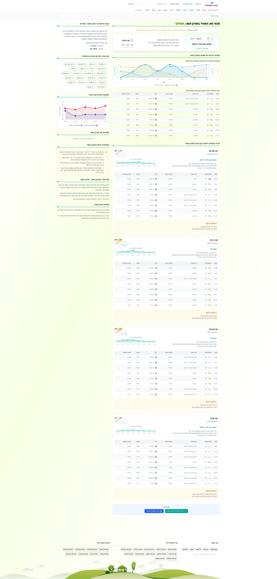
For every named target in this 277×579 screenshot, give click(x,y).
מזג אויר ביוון (93, 554)
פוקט (82, 69)
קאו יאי (76, 73)
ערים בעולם (188, 4)
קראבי (89, 87)
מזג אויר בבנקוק (161, 554)
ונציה (147, 10)
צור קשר (205, 549)
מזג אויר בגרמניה (68, 549)
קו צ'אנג (68, 78)
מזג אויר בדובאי (139, 554)
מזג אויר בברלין (138, 549)
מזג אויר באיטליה (92, 549)
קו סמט (79, 78)
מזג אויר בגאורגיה (71, 554)
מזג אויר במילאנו (171, 558)
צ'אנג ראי (88, 73)
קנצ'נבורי (100, 87)
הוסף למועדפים (201, 48)
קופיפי (81, 82)
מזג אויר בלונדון (160, 549)
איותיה (101, 64)
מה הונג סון (69, 64)
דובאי (153, 10)
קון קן (102, 82)
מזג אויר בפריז (172, 554)
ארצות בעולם (175, 4)
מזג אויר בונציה (128, 554)
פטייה (72, 69)
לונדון (198, 10)
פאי (91, 69)
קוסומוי (91, 82)
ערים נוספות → (138, 10)
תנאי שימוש (213, 549)
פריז (171, 10)
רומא (204, 10)
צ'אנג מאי (100, 73)
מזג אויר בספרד (104, 554)
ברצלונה (178, 10)
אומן (159, 10)
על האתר (131, 4)
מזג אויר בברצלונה (126, 549)
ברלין (185, 10)
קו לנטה (90, 78)
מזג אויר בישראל (103, 549)
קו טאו (101, 78)
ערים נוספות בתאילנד (152, 511)
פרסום (191, 549)
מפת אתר (185, 549)
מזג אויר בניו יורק (149, 549)
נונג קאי (101, 69)
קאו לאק (65, 73)
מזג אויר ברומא (172, 549)
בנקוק (165, 10)
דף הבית (198, 4)
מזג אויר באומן (150, 554)
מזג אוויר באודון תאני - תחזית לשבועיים (173, 30)
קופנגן (70, 82)
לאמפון (80, 64)
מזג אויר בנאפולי (159, 558)
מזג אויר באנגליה (80, 549)
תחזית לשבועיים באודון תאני (175, 511)
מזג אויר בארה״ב (83, 554)
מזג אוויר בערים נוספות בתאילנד (147, 30)
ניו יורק (191, 10)
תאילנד (179, 23)
